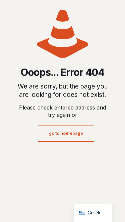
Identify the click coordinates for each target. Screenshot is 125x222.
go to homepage (66, 133)
